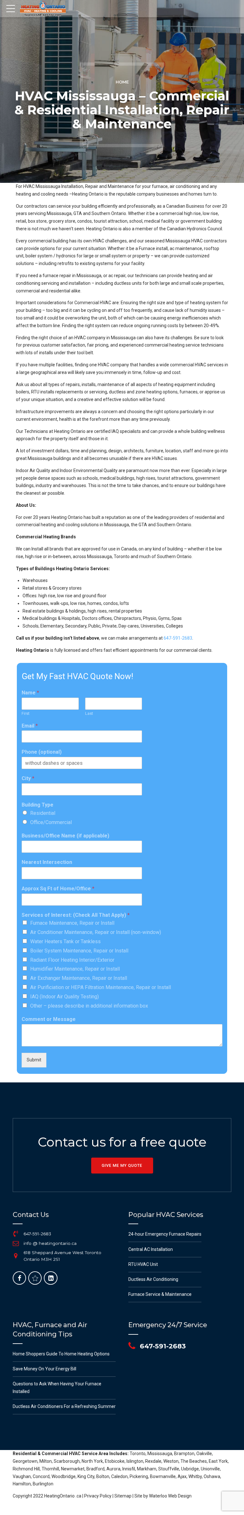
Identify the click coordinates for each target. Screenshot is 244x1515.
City (28, 778)
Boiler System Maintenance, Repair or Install (79, 951)
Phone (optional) (42, 752)
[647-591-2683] (16, 1234)
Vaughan (22, 1476)
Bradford (95, 1468)
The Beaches (193, 1461)
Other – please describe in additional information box (89, 1006)
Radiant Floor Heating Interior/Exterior (72, 960)
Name (30, 693)
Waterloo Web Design (170, 1495)
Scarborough (67, 1461)
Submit (34, 1059)
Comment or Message (49, 1019)
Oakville (204, 1453)
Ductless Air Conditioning (153, 1279)
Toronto (138, 1453)
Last (89, 713)
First (26, 713)
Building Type (37, 805)
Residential (42, 813)
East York (218, 1461)
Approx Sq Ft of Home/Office (58, 889)
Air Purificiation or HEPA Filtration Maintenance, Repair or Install (100, 987)
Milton (45, 1461)
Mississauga (159, 1453)
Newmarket (73, 1468)
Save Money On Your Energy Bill (44, 1368)
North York (92, 1461)
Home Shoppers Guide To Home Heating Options (61, 1353)
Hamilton (22, 1483)
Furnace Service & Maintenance (160, 1294)
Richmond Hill (26, 1468)
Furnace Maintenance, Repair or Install (72, 923)
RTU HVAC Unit (143, 1264)
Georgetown (25, 1461)
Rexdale (153, 1461)
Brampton (184, 1453)
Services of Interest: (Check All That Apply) (76, 915)
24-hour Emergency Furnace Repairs (164, 1234)
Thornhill (50, 1468)
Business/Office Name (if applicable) (65, 836)
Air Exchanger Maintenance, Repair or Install (78, 978)
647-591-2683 (178, 638)
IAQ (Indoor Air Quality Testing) (64, 997)
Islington (134, 1461)
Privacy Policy (98, 1495)
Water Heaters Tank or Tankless (65, 941)
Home (122, 82)
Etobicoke (115, 1461)
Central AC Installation (150, 1249)
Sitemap (123, 1495)
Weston (171, 1461)
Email (30, 726)
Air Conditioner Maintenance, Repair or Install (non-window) (95, 932)
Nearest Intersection (47, 862)
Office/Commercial (51, 822)
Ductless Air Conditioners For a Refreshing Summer (64, 1406)
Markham (146, 1468)
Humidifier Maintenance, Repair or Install (75, 969)
